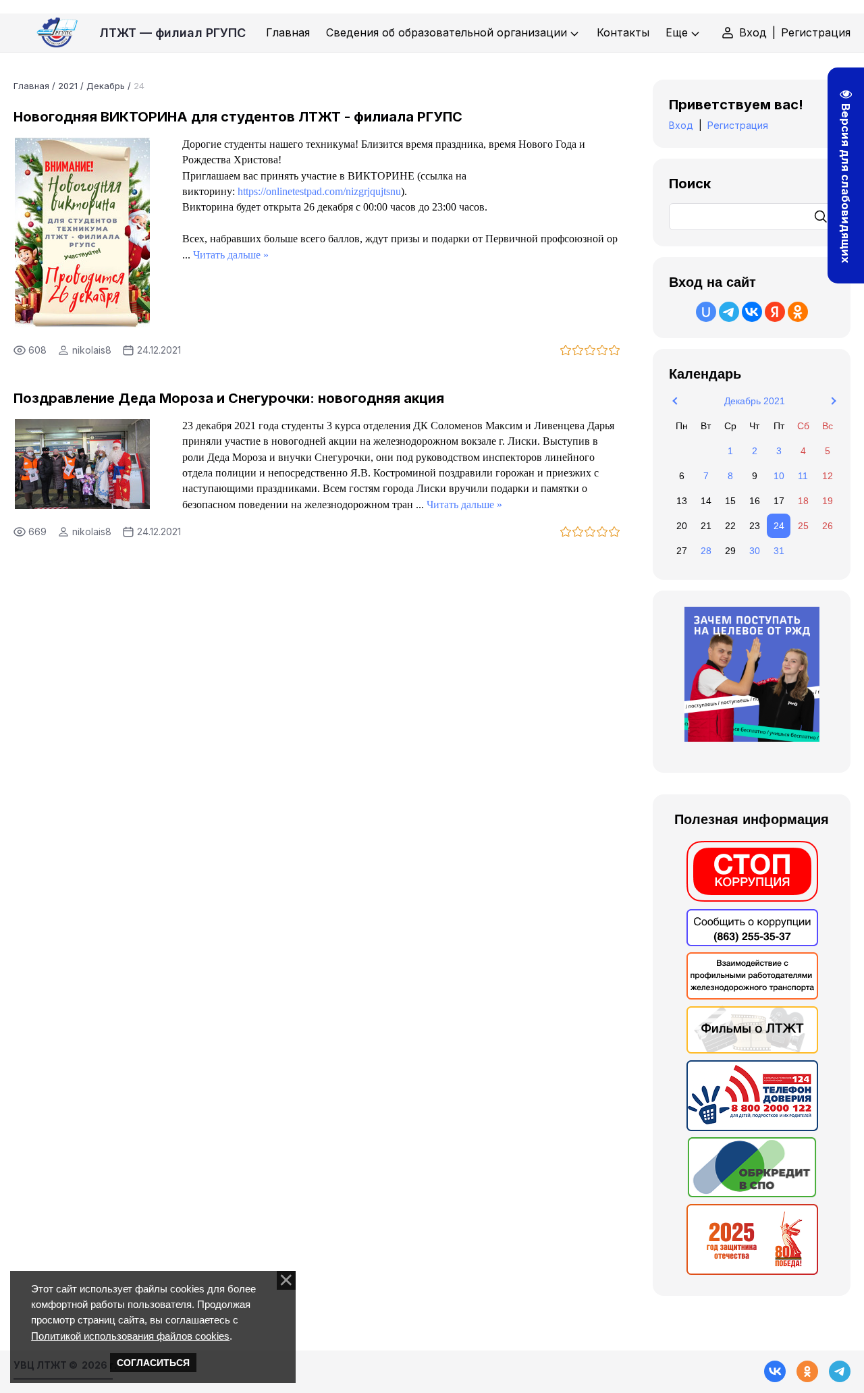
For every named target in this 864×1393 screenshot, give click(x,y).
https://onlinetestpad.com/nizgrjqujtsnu (319, 191)
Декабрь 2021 (754, 400)
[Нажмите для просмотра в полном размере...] (82, 324)
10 (779, 475)
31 (779, 550)
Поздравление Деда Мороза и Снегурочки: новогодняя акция (229, 398)
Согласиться (153, 1362)
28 (706, 550)
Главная (31, 85)
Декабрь (105, 85)
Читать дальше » (231, 255)
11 (803, 475)
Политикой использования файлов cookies (130, 1336)
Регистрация (815, 32)
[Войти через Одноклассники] (798, 312)
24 (779, 525)
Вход (753, 32)
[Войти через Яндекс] (775, 312)
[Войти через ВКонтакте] (752, 312)
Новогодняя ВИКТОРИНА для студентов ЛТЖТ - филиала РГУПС (238, 117)
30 (754, 550)
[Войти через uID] (706, 312)
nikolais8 (91, 350)
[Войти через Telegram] (729, 312)
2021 (68, 85)
